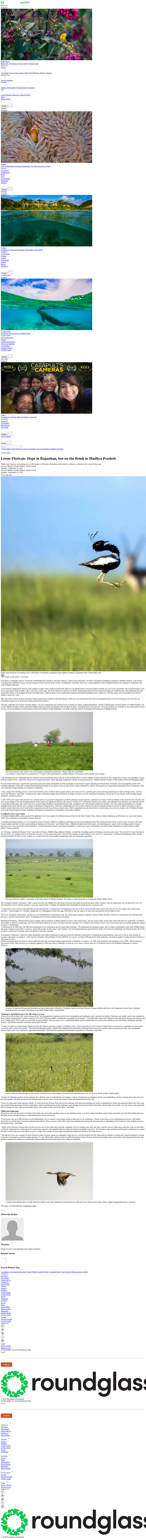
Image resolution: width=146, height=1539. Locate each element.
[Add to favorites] (2, 1210)
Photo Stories (5, 99)
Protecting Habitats (8, 344)
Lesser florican (66, 1272)
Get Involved (5, 436)
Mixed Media (25, 95)
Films (3, 97)
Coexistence (5, 346)
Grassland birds (54, 1272)
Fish (2, 177)
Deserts (3, 256)
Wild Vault (28, 73)
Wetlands (4, 266)
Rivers (3, 264)
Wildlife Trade (6, 350)
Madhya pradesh (38, 1272)
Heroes (3, 340)
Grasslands (5, 260)
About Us (4, 421)
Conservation (5, 449)
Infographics (5, 1307)
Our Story (4, 1276)
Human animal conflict (80, 1272)
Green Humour (6, 95)
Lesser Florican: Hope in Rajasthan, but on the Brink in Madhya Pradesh (37, 449)
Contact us (5, 1282)
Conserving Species (8, 342)
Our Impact (5, 423)
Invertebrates (5, 179)
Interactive (16, 95)
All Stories (5, 73)
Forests (3, 258)
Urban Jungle (19, 73)
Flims (3, 1305)
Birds (3, 174)
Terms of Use (6, 1348)
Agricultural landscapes (17, 1272)
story (6, 1206)
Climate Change (7, 348)
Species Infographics (8, 88)
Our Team (4, 427)
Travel (11, 73)
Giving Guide (6, 1321)
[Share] (4, 1210)
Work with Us (6, 1280)
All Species (5, 170)
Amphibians (5, 172)
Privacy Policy (6, 1346)
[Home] (16, 3)
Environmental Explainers (25, 88)
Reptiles (4, 183)
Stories (3, 1303)
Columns (48, 73)
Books (42, 73)
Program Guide (6, 1319)
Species (3, 80)
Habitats (10, 80)
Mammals (4, 181)
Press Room (5, 425)
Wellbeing (36, 73)
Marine (3, 262)
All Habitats (5, 254)
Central (29, 1272)
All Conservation (7, 338)
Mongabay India (30, 1206)
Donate (4, 106)
